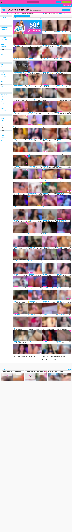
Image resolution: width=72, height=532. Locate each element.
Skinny (2, 64)
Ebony (2, 52)
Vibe (1, 22)
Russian (2, 120)
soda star (46, 19)
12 (55, 360)
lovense (51, 19)
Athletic (2, 66)
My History (3, 19)
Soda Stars (3, 32)
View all (68, 369)
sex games (18, 2)
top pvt (61, 19)
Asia (1, 139)
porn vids (14, 2)
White (2, 51)
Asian (2, 56)
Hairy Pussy (3, 106)
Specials (2, 44)
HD (1, 105)
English (2, 116)
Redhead (2, 89)
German (2, 123)
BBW (2, 68)
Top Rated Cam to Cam (5, 31)
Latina (2, 54)
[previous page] (25, 360)
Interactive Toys (4, 94)
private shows (8, 2)
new (23, 19)
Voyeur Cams (3, 110)
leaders (40, 19)
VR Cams (2, 103)
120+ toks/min (3, 42)
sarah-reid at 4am (62, 13)
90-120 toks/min (4, 41)
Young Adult (3, 74)
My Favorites (3, 17)
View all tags (3, 144)
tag (3, 2)
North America (4, 132)
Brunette (2, 88)
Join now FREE (67, 2)
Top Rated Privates (4, 29)
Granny (2, 81)
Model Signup (67, 5)
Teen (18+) (3, 72)
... (50, 360)
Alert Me (45, 13)
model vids (23, 2)
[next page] (59, 360)
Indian (2, 59)
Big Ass (2, 99)
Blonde (2, 86)
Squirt (2, 101)
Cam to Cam (3, 46)
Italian (2, 125)
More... (2, 112)
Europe (2, 135)
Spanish (2, 118)
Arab (2, 58)
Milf (1, 79)
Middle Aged (3, 76)
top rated (66, 19)
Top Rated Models (4, 27)
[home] (1, 2)
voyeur (35, 19)
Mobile (2, 96)
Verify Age (66, 10)
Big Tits (2, 98)
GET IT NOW (34, 30)
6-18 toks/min (3, 37)
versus (56, 19)
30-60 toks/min (4, 39)
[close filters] (11, 14)
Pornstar (2, 108)
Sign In (58, 2)
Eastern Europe (4, 137)
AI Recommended (4, 21)
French (2, 122)
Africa (2, 140)
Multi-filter (8, 13)
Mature (2, 78)
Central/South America (5, 133)
